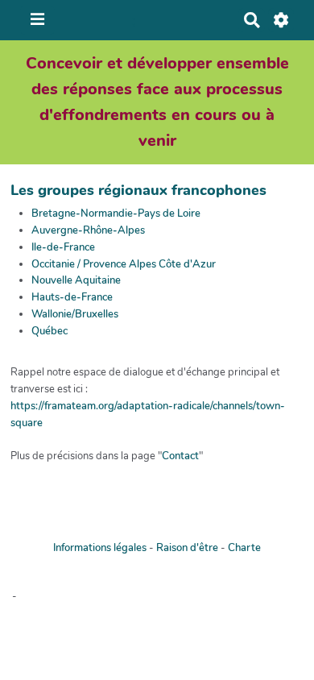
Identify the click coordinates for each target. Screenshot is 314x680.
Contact (180, 456)
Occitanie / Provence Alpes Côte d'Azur (123, 264)
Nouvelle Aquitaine (76, 280)
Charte (244, 548)
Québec (49, 331)
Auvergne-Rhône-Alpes (88, 230)
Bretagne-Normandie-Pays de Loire (115, 213)
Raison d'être (187, 548)
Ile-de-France (63, 247)
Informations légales (100, 548)
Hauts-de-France (72, 297)
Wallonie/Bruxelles (74, 314)
